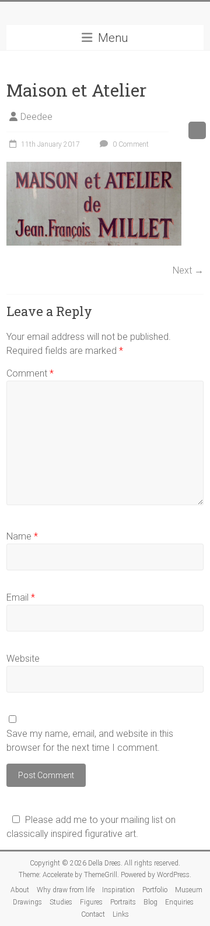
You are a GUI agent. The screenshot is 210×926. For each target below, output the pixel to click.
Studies (61, 902)
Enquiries (179, 902)
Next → (188, 270)
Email (20, 597)
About (19, 890)
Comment (30, 373)
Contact (93, 914)
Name (22, 536)
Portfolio (154, 890)
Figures (91, 902)
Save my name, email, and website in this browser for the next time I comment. (89, 740)
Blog (151, 902)
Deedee (36, 116)
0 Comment (130, 144)
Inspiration (118, 890)
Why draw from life (65, 890)
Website (23, 658)
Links (121, 914)
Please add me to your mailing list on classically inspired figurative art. (91, 826)
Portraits (123, 902)
